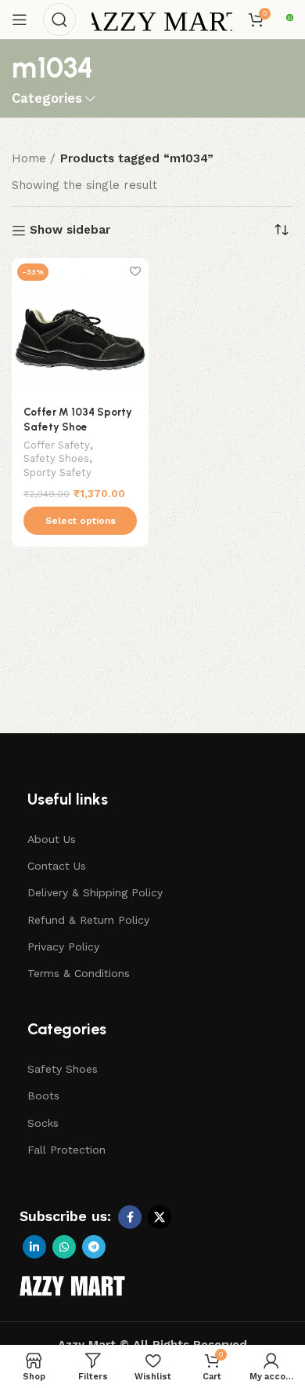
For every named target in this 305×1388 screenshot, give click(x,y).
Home (29, 158)
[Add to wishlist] (135, 271)
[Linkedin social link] (34, 1247)
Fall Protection (66, 1149)
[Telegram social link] (94, 1247)
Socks (43, 1123)
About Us (51, 839)
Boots (43, 1095)
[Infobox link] (289, 19)
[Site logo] (162, 19)
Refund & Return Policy (88, 920)
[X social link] (159, 1217)
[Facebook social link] (130, 1217)
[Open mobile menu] (19, 19)
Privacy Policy (63, 946)
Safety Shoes (56, 458)
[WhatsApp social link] (64, 1247)
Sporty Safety (57, 472)
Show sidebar (70, 230)
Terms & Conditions (78, 973)
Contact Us (56, 865)
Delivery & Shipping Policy (95, 892)
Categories (47, 99)
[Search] (59, 19)
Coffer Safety (56, 445)
